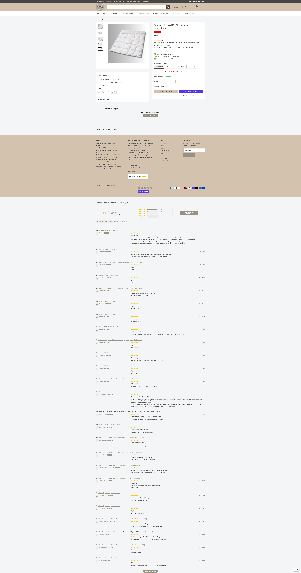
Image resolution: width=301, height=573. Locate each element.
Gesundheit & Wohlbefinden (109, 13)
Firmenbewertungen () (121, 221)
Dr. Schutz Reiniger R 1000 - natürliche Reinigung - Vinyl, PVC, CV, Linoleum (120, 340)
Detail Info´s (131, 171)
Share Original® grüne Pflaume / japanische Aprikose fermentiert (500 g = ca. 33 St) (121, 437)
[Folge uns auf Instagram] (142, 188)
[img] (112, 212)
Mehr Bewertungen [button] (150, 571)
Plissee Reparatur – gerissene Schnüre (109, 230)
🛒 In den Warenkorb (166, 91)
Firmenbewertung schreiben (189, 213)
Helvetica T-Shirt (103, 353)
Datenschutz (164, 156)
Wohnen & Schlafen (127, 13)
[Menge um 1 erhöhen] (173, 81)
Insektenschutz (176, 13)
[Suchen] (168, 7)
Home (97, 13)
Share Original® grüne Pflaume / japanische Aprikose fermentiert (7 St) (118, 378)
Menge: (156, 81)
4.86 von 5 (114, 212)
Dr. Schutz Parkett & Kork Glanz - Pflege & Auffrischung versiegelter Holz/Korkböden (121, 262)
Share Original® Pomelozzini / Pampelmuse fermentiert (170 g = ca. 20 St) (119, 465)
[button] (158, 40)
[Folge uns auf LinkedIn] (150, 188)
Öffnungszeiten (165, 143)
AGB (162, 153)
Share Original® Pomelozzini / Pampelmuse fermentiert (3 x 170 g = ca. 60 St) (120, 478)
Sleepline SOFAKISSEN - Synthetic (108, 327)
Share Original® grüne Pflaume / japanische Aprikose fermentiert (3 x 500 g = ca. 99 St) (122, 452)
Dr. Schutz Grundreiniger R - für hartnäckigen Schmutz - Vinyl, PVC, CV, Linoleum (121, 288)
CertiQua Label (165, 161)
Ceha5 (156, 35)
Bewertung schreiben (150, 115)
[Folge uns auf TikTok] (148, 188)
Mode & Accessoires (143, 13)
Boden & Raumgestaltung (160, 13)
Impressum (164, 158)
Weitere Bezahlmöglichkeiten (191, 95)
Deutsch (98, 185)
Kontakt (163, 145)
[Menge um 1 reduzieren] (165, 81)
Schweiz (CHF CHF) (111, 185)
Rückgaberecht (165, 150)
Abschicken (189, 155)
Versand (163, 148)
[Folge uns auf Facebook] (139, 188)
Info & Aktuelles (189, 13)
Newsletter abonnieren (198, 1)
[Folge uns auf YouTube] (145, 188)
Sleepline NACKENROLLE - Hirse (108, 275)
